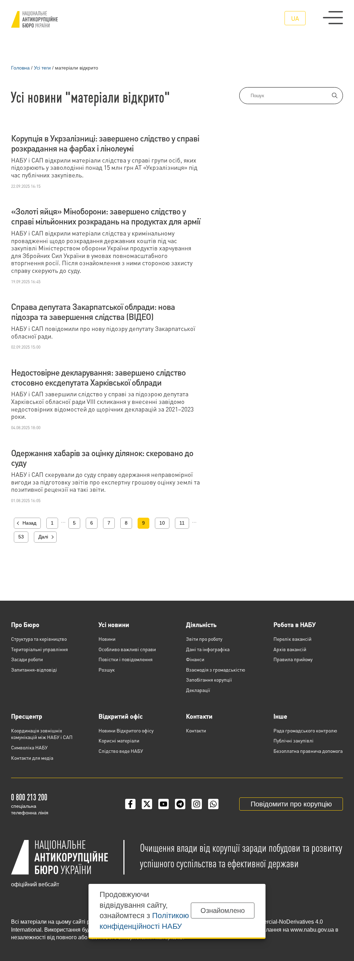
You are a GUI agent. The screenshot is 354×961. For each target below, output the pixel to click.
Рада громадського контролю (305, 730)
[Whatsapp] (213, 804)
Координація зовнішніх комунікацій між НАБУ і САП (42, 733)
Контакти (199, 716)
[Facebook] (130, 804)
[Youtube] (163, 804)
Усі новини (114, 624)
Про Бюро (25, 624)
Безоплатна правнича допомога (308, 751)
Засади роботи (27, 659)
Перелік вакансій (292, 639)
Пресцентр (26, 716)
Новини (107, 639)
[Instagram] (197, 804)
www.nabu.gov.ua (312, 930)
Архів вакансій (289, 649)
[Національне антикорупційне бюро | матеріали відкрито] (34, 19)
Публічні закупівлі (293, 740)
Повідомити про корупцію (291, 804)
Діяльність (201, 624)
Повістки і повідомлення (125, 659)
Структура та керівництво (39, 639)
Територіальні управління (39, 649)
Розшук (107, 669)
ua (295, 18)
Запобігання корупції (209, 679)
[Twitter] (147, 804)
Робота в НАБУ (294, 624)
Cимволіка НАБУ (29, 747)
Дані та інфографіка (208, 649)
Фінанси (195, 659)
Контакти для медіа (32, 758)
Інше (280, 716)
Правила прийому (293, 659)
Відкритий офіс (121, 716)
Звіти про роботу (204, 639)
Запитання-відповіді (34, 669)
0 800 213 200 (29, 797)
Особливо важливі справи (127, 649)
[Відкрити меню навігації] (333, 17)
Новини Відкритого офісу (126, 730)
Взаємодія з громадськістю (215, 669)
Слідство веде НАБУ (121, 751)
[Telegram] (180, 804)
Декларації (198, 690)
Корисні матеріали (119, 740)
